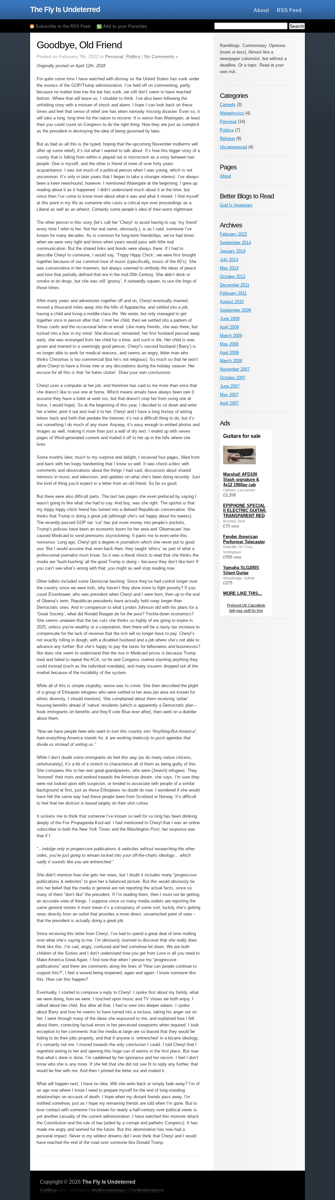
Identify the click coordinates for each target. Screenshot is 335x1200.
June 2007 (229, 386)
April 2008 (229, 352)
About (261, 10)
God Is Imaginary (236, 205)
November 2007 (235, 369)
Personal (114, 56)
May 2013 (229, 268)
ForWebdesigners (147, 1190)
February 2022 (233, 234)
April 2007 (229, 403)
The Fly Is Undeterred (65, 9)
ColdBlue (48, 1190)
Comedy (228, 104)
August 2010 (232, 301)
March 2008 (231, 360)
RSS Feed (289, 10)
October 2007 (232, 377)
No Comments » (161, 56)
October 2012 (232, 276)
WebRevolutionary (109, 1190)
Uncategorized (233, 147)
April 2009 (229, 327)
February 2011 (233, 293)
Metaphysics (232, 113)
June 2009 (229, 318)
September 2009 (235, 310)
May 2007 (229, 394)
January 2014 (232, 251)
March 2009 (231, 335)
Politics (133, 56)
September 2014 (235, 242)
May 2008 (229, 344)
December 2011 (234, 285)
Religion (227, 138)
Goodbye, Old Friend (79, 44)
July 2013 (229, 259)
